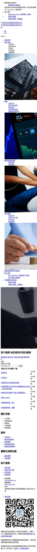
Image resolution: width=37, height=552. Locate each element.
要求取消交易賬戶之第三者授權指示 (13, 393)
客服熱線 (8, 482)
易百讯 (16, 548)
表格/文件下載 (13, 217)
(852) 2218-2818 (10, 484)
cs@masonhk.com (10, 480)
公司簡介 (11, 44)
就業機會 (11, 52)
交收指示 (4, 378)
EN (6, 33)
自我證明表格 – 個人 (8, 403)
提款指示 (4, 373)
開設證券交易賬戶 (14, 5)
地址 (6, 486)
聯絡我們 (11, 221)
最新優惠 (11, 162)
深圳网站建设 (24, 548)
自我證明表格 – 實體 (8, 408)
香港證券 (11, 107)
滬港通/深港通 (13, 109)
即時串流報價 (12, 105)
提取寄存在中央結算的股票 (10, 383)
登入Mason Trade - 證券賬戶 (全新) (19, 14)
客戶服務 (5, 352)
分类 (2, 361)
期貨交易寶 (12, 16)
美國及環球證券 (13, 111)
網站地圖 (9, 536)
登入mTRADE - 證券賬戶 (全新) (18, 275)
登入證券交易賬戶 (14, 278)
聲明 (28, 534)
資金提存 (11, 215)
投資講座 (11, 164)
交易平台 (11, 103)
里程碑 (10, 48)
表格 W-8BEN (5, 398)
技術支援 (11, 219)
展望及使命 (12, 46)
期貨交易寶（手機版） (16, 19)
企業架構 (11, 50)
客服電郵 (8, 478)
